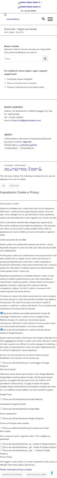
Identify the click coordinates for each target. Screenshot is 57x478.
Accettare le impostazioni (12, 474)
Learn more (14, 185)
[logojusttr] (23, 19)
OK (3, 185)
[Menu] (49, 19)
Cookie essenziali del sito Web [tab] (13, 239)
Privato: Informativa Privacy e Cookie (16, 469)
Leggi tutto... (28, 141)
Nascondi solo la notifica (36, 474)
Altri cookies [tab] (5, 431)
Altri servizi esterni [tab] (8, 369)
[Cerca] (42, 19)
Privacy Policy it (11, 148)
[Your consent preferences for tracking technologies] (52, 473)
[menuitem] (42, 19)
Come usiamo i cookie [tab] (9, 203)
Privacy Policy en (27, 148)
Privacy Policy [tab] (6, 456)
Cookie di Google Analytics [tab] (11, 332)
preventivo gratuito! (29, 144)
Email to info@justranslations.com (26, 120)
